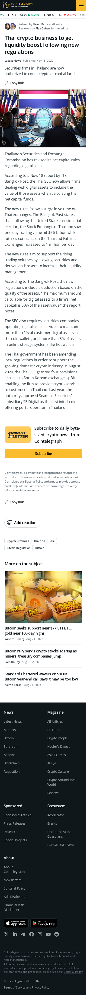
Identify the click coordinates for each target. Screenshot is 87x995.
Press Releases (15, 823)
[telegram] (23, 935)
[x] (6, 935)
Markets (10, 730)
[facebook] (31, 935)
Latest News (13, 61)
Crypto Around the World (61, 782)
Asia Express (56, 755)
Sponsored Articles (18, 815)
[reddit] (56, 935)
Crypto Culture (58, 771)
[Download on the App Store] (16, 923)
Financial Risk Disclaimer (14, 907)
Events (52, 823)
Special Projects (15, 840)
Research (10, 832)
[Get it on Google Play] (44, 923)
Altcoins (9, 755)
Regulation (12, 771)
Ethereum (11, 746)
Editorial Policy (34, 481)
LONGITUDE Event (60, 844)
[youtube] (48, 935)
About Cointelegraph (14, 869)
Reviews (53, 793)
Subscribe (43, 453)
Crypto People (57, 738)
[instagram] (40, 935)
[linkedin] (15, 935)
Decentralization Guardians (59, 834)
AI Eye (51, 763)
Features (53, 730)
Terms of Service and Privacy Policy (26, 987)
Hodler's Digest (58, 746)
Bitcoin (9, 738)
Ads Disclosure (15, 896)
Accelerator (55, 815)
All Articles (55, 721)
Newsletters (12, 880)
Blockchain (12, 763)
